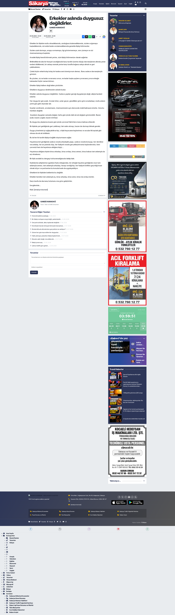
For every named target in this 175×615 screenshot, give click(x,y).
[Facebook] (119, 497)
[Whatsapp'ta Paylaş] (90, 36)
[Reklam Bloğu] (127, 107)
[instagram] (89, 529)
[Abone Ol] (103, 36)
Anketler (9, 587)
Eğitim (11, 561)
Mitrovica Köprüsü (125, 23)
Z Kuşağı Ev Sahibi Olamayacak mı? (130, 41)
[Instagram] (125, 497)
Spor (11, 568)
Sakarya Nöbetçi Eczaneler (40, 511)
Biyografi (9, 584)
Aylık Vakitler (114, 332)
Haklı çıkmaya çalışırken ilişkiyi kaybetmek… (47, 236)
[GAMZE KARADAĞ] (38, 23)
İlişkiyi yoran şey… (38, 242)
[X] (122, 497)
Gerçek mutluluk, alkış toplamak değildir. (46, 222)
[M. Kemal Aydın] (113, 66)
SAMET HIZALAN (124, 38)
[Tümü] (144, 15)
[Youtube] (129, 497)
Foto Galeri (10, 573)
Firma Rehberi (11, 580)
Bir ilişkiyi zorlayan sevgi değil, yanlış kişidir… (47, 219)
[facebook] (30, 529)
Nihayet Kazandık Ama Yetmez (129, 32)
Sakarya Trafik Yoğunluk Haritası (128, 511)
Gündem (12, 559)
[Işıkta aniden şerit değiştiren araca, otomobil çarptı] (133, 343)
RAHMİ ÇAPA (123, 29)
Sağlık (11, 570)
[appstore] (119, 502)
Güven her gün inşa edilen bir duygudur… (46, 232)
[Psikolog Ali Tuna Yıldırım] (113, 57)
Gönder (34, 272)
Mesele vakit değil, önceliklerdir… (43, 239)
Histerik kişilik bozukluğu (40, 216)
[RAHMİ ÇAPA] (113, 31)
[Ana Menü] (145, 9)
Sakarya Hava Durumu (68, 511)
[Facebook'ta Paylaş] (83, 36)
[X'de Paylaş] (86, 36)
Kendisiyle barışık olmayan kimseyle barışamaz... (48, 226)
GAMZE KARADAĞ (57, 28)
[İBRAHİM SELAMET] (113, 22)
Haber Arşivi (123, 515)
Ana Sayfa (10, 533)
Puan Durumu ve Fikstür (39, 515)
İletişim (9, 591)
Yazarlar (47, 9)
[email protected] (41, 190)
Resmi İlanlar (36, 9)
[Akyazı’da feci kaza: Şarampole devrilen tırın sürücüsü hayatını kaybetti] (133, 349)
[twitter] (59, 529)
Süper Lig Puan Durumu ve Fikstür (21, 605)
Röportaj (9, 582)
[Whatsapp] (132, 497)
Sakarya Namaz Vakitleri (98, 511)
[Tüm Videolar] (144, 338)
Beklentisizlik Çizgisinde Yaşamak (130, 58)
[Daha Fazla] (93, 36)
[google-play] (136, 502)
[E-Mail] (50, 30)
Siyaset (12, 566)
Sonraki (101, 195)
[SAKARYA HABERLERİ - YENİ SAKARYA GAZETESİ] (45, 3)
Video (8, 575)
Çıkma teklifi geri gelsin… (40, 246)
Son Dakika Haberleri (96, 515)
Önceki (33, 195)
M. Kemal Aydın (124, 65)
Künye (57, 9)
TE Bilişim (143, 522)
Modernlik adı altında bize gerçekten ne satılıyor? (49, 229)
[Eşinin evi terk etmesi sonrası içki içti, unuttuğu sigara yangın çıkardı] (133, 361)
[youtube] (118, 529)
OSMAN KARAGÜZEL (125, 46)
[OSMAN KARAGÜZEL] (113, 48)
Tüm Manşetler (65, 515)
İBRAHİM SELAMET (125, 20)
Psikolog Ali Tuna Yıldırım (128, 56)
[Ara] (145, 3)
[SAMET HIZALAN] (113, 39)
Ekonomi (12, 563)
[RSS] (135, 497)
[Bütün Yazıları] (104, 212)
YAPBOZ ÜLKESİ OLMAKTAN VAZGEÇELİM (128, 49)
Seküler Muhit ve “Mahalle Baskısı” (130, 67)
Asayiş (11, 556)
